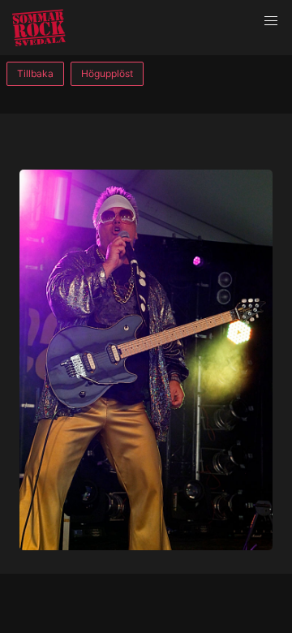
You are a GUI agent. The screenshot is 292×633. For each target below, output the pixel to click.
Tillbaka (35, 73)
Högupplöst (107, 73)
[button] (271, 21)
